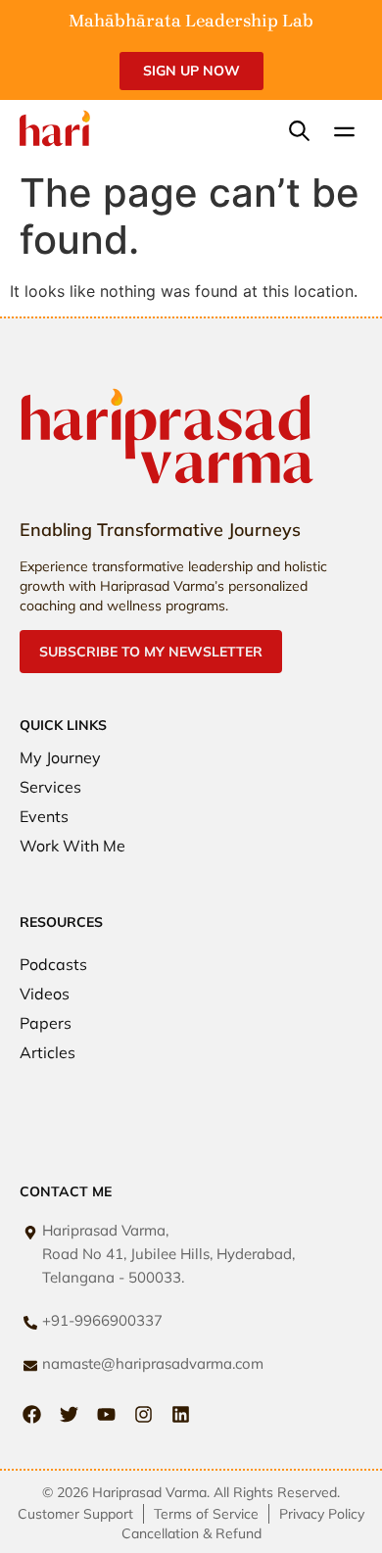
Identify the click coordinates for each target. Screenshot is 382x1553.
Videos (45, 993)
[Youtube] (106, 1414)
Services (50, 787)
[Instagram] (143, 1414)
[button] (344, 133)
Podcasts (53, 964)
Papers (46, 1023)
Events (44, 816)
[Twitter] (69, 1414)
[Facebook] (32, 1414)
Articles (47, 1052)
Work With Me (72, 845)
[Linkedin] (180, 1414)
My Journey (60, 757)
